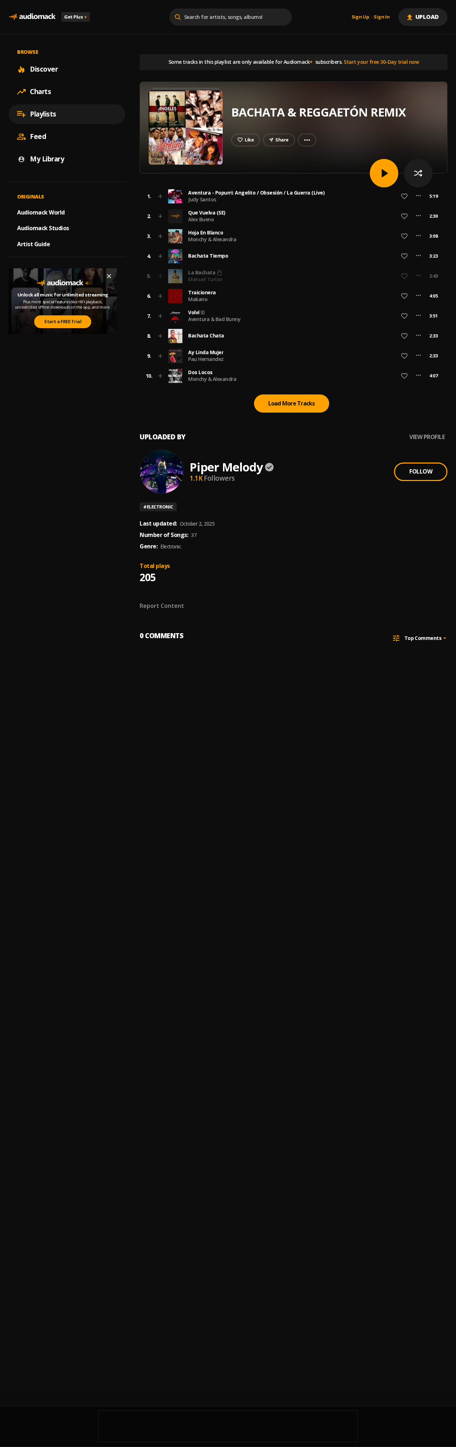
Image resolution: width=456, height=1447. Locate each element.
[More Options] (418, 196)
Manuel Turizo (205, 279)
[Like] (404, 196)
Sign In (381, 17)
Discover (44, 69)
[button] (291, 196)
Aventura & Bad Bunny (214, 319)
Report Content (162, 606)
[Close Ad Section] (109, 276)
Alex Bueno (201, 219)
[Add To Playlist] (160, 196)
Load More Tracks (291, 403)
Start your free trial (345, 276)
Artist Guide (33, 244)
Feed (38, 136)
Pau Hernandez (206, 359)
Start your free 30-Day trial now (381, 61)
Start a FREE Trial (62, 321)
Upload (427, 17)
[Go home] (32, 17)
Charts (40, 91)
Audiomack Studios (43, 228)
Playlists (43, 114)
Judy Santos (202, 199)
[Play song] (384, 173)
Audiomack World (41, 212)
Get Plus (75, 17)
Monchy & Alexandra (212, 239)
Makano (197, 299)
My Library (47, 159)
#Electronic (158, 506)
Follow (420, 471)
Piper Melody (226, 467)
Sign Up (360, 17)
